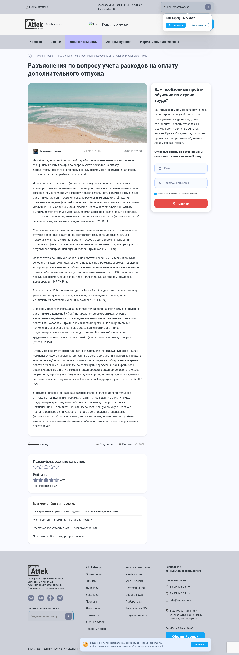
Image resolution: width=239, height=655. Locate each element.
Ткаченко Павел (50, 151)
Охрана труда (133, 151)
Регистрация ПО (136, 608)
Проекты (91, 601)
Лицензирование (136, 615)
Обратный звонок (185, 636)
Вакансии (92, 594)
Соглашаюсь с (177, 194)
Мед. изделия (134, 581)
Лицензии (92, 588)
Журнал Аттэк (95, 622)
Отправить (181, 203)
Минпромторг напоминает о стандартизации (62, 519)
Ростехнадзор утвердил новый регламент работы (65, 528)
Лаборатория (134, 601)
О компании (94, 574)
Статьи (56, 42)
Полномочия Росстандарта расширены (58, 536)
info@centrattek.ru (38, 7)
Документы (93, 608)
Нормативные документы (159, 42)
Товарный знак (96, 629)
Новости (35, 42)
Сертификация (135, 588)
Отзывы (91, 581)
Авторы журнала (118, 42)
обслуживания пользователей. (148, 646)
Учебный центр (135, 574)
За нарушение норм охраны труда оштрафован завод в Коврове (75, 511)
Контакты (92, 615)
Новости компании (83, 42)
